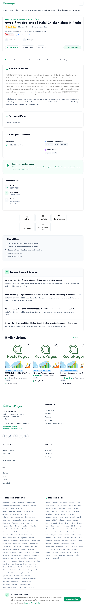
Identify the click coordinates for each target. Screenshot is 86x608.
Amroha (79, 535)
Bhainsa (62, 552)
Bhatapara (66, 526)
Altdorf (54, 520)
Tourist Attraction (28, 511)
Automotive (25, 505)
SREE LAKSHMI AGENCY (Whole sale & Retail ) (17, 374)
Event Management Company (11, 505)
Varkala (78, 503)
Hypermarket (6, 523)
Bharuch (56, 543)
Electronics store (30, 517)
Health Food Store (32, 567)
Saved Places (7, 453)
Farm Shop (32, 587)
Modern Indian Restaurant (22, 576)
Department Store (8, 526)
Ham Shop (22, 570)
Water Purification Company (11, 579)
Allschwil (52, 526)
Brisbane (55, 552)
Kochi (68, 511)
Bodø (72, 535)
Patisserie (16, 549)
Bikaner (60, 535)
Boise (67, 529)
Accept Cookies (72, 599)
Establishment (12, 567)
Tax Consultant (22, 558)
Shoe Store (33, 526)
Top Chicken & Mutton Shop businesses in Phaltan (21, 243)
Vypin (47, 549)
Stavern (73, 538)
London (69, 508)
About (6, 60)
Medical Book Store (25, 561)
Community (51, 60)
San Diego (72, 505)
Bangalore (49, 514)
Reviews (17, 60)
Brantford (56, 558)
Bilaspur (48, 520)
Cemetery (5, 561)
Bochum (79, 526)
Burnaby (74, 546)
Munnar (48, 503)
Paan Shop (6, 564)
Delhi (79, 505)
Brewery (13, 558)
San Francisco (50, 505)
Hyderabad (75, 511)
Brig (47, 526)
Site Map (5, 473)
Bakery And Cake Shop (20, 543)
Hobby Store (36, 541)
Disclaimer (6, 457)
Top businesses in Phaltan (13, 253)
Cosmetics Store (16, 555)
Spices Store (19, 517)
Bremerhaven (61, 549)
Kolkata (63, 514)
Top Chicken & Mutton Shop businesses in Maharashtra (23, 250)
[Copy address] (48, 31)
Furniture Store (15, 529)
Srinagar (48, 558)
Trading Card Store (26, 582)
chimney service (7, 532)
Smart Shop (14, 582)
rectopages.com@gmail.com (12, 429)
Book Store (25, 526)
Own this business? (24, 35)
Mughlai (14, 584)
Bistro (4, 567)
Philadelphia (63, 503)
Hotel (12, 508)
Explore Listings (49, 410)
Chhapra (55, 529)
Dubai (47, 511)
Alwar (66, 517)
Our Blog (48, 457)
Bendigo (67, 546)
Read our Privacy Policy (32, 603)
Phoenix (71, 503)
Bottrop (81, 546)
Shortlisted (48, 414)
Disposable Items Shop (27, 549)
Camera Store (36, 555)
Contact (5, 480)
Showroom (13, 535)
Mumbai (48, 508)
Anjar (59, 526)
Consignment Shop (33, 570)
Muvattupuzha (50, 546)
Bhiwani (48, 529)
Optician (5, 570)
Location (28, 60)
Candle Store (18, 546)
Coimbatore (64, 543)
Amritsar (48, 555)
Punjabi (33, 532)
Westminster (49, 532)
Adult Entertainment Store (19, 564)
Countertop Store (24, 584)
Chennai (56, 514)
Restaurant (6, 503)
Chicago (54, 503)
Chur (73, 523)
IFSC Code (48, 420)
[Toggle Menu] (81, 3)
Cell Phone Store (8, 517)
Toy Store (5, 535)
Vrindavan (70, 555)
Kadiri (77, 555)
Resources (48, 417)
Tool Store (6, 582)
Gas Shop (6, 555)
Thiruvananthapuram (52, 517)
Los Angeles (61, 508)
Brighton (79, 523)
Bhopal (72, 517)
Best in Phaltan (14, 10)
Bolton (69, 532)
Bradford (76, 552)
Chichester (66, 538)
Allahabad (57, 541)
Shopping (19, 508)
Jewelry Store (25, 523)
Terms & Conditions (9, 460)
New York (54, 511)
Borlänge (65, 541)
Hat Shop (5, 552)
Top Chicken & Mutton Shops (31, 10)
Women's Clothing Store (30, 520)
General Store (7, 520)
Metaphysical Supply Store (10, 587)
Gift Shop (16, 514)
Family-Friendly (26, 529)
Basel (54, 538)
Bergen (53, 535)
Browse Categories (8, 450)
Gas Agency (6, 584)
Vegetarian (15, 523)
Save (42, 47)
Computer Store (7, 546)
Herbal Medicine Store (29, 579)
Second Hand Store (9, 573)
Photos (39, 60)
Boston (55, 555)
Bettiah (78, 529)
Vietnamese (26, 555)
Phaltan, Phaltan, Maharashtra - (15, 203)
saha (68, 549)
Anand (79, 517)
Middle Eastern (33, 543)
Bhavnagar (49, 543)
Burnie (62, 529)
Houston (61, 511)
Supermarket (17, 520)
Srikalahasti (59, 546)
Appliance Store (7, 576)
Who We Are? (49, 450)
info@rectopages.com (10, 426)
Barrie (47, 535)
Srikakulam (62, 520)
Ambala (66, 535)
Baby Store (6, 529)
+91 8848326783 (9, 423)
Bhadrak (48, 538)
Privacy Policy (7, 483)
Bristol (73, 526)
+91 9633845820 (23, 423)
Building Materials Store (24, 573)
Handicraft (6, 541)
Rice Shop (37, 561)
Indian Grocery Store (25, 535)
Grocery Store (25, 514)
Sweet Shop (14, 541)
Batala (47, 523)
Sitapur (53, 549)
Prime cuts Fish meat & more (43, 373)
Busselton (75, 549)
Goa (57, 505)
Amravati (54, 523)
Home (5, 10)
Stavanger (62, 555)
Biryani (17, 526)
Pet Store (34, 546)
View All (76, 337)
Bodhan (75, 520)
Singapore (77, 508)
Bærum (62, 532)
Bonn (72, 529)
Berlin (72, 543)
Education (5, 508)
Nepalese (36, 552)
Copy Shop (13, 561)
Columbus (76, 532)
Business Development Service (12, 511)
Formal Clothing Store (24, 552)
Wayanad (64, 505)
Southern (13, 552)
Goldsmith (17, 532)
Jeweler (27, 546)
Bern (59, 538)
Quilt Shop (21, 567)
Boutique (13, 503)
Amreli (69, 520)
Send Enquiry (65, 60)
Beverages (6, 558)
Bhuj (61, 517)
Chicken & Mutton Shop (14, 371)
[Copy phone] (20, 40)
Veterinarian (32, 558)
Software (21, 503)
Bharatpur (73, 541)
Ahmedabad (71, 514)
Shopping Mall (7, 514)
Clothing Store (30, 503)
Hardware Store (25, 541)
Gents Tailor (13, 570)
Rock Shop (23, 587)
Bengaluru (49, 541)
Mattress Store (7, 549)
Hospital (33, 505)
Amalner (48, 552)
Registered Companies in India (54, 424)
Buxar (56, 532)
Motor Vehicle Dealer (9, 538)
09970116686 (15, 188)
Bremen (67, 523)
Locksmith (26, 532)
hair (32, 523)
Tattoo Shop (32, 564)
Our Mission (48, 453)
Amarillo (69, 552)
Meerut (80, 538)
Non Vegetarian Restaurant (26, 538)
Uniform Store (7, 543)
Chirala (61, 523)
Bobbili (80, 541)
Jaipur (54, 508)
